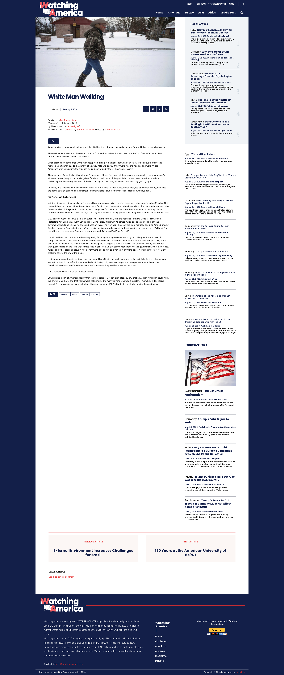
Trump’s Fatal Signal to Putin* (207, 420)
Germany (64, 294)
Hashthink (240, 672)
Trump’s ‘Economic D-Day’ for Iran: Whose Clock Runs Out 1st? (211, 31)
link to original (72, 126)
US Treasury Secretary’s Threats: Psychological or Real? (211, 76)
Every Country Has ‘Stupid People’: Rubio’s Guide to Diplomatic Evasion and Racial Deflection (208, 451)
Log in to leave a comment (61, 576)
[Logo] (60, 8)
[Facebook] (146, 109)
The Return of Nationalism (204, 393)
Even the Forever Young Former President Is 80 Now (210, 53)
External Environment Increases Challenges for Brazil (93, 553)
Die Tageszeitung (68, 120)
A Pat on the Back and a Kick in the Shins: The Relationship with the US (207, 320)
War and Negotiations (203, 154)
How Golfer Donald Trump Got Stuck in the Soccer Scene (210, 273)
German (68, 129)
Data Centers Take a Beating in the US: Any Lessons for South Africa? (210, 124)
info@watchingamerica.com (69, 664)
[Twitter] (243, 4)
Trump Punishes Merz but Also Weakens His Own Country (210, 478)
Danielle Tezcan (112, 129)
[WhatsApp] (166, 109)
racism (94, 294)
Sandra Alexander (85, 129)
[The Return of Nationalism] (210, 368)
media (75, 294)
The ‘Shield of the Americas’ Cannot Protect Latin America (211, 101)
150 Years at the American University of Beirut (190, 553)
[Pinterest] (159, 109)
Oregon (84, 294)
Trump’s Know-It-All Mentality (211, 251)
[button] (241, 12)
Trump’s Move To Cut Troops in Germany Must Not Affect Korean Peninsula (208, 504)
